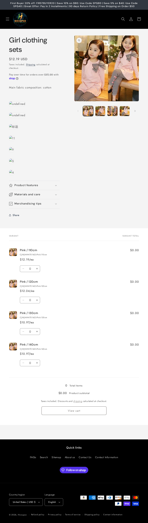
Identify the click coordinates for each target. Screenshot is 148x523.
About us (70, 457)
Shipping (30, 64)
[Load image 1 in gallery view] (88, 111)
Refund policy (37, 514)
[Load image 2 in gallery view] (100, 111)
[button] (8, 19)
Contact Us (85, 457)
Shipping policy (92, 514)
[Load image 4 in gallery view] (124, 111)
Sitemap (56, 457)
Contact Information (106, 457)
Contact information (112, 514)
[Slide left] (78, 111)
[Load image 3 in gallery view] (112, 111)
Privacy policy (54, 514)
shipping (77, 401)
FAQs (33, 457)
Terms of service (73, 514)
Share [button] (16, 215)
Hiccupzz (22, 514)
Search (44, 457)
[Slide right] (135, 111)
